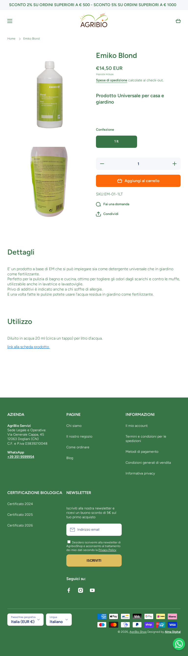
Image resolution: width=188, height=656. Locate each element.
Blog (69, 458)
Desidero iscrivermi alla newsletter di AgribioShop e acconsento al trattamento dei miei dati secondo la (93, 546)
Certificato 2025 (20, 515)
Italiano (56, 621)
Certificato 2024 (20, 504)
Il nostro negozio (79, 436)
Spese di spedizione (111, 80)
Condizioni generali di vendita (148, 463)
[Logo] (94, 21)
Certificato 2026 (20, 525)
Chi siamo (74, 426)
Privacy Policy (107, 550)
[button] (178, 21)
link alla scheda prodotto (28, 346)
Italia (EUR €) (23, 621)
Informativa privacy (140, 473)
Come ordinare (77, 447)
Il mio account (137, 426)
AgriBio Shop (138, 632)
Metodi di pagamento (142, 452)
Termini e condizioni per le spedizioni (146, 438)
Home (11, 38)
